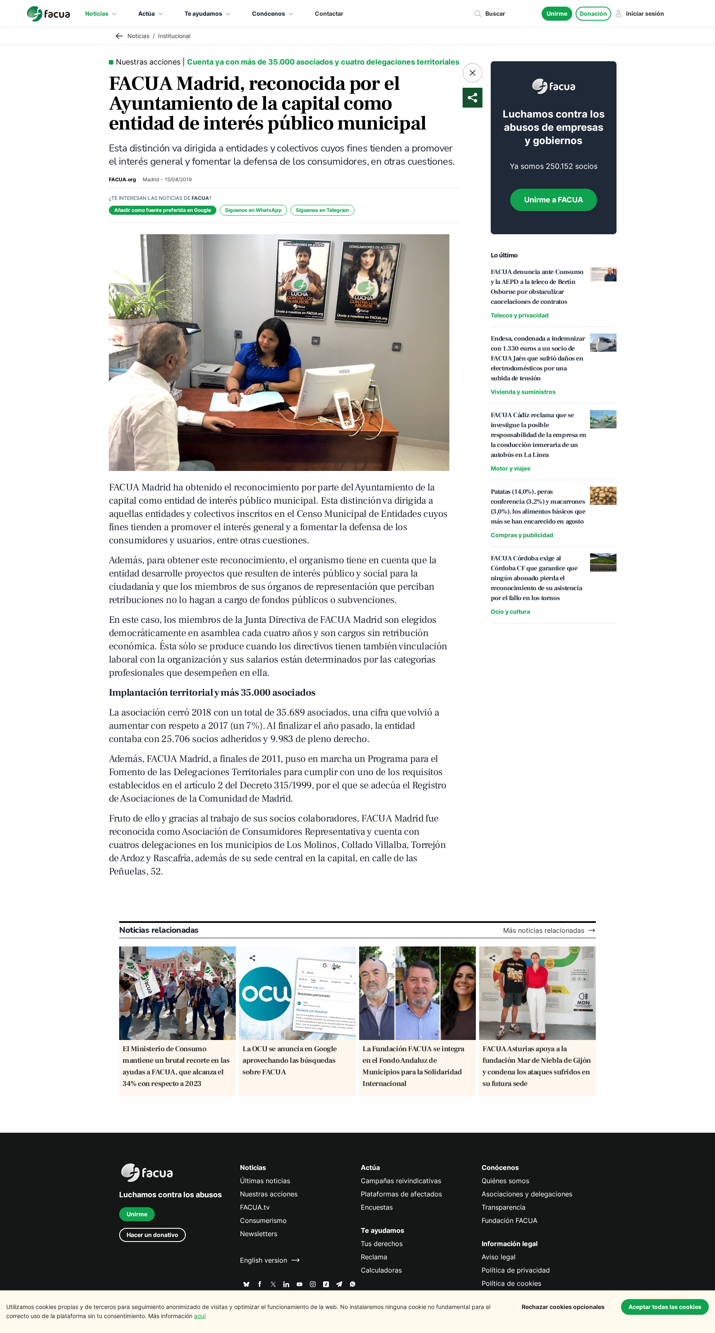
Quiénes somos (505, 1181)
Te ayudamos (203, 13)
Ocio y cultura (510, 611)
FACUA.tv (255, 1207)
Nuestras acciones (269, 1194)
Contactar (329, 13)
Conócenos (268, 13)
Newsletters (258, 1234)
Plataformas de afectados (401, 1194)
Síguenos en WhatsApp (253, 210)
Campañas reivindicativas (401, 1181)
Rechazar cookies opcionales (563, 1306)
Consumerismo (263, 1220)
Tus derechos (382, 1243)
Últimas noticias (265, 1181)
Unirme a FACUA (553, 199)
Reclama (374, 1257)
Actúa (146, 13)
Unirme (557, 13)
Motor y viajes (510, 468)
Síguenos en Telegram (322, 210)
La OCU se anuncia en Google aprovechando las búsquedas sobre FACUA (289, 1060)
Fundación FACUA (509, 1220)
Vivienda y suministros (523, 391)
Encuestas (377, 1207)
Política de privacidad (516, 1270)
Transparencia (503, 1207)
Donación (593, 13)
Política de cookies (511, 1283)
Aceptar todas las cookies (665, 1306)
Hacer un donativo (152, 1234)
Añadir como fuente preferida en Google (162, 210)
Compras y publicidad (522, 534)
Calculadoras (381, 1270)
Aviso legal (499, 1257)
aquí (200, 1315)
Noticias (96, 13)
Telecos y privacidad (520, 315)
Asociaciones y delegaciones (527, 1194)
